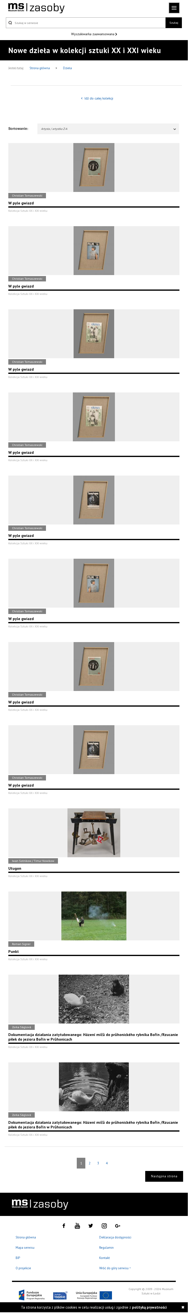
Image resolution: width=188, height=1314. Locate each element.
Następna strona (164, 1176)
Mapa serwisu (25, 1248)
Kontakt (104, 1258)
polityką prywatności (149, 1307)
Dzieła (67, 68)
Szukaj (173, 22)
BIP (18, 1258)
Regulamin (106, 1248)
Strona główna (40, 68)
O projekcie (23, 1268)
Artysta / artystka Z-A (54, 129)
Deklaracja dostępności (115, 1237)
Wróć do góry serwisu (115, 1268)
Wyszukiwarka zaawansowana (93, 34)
